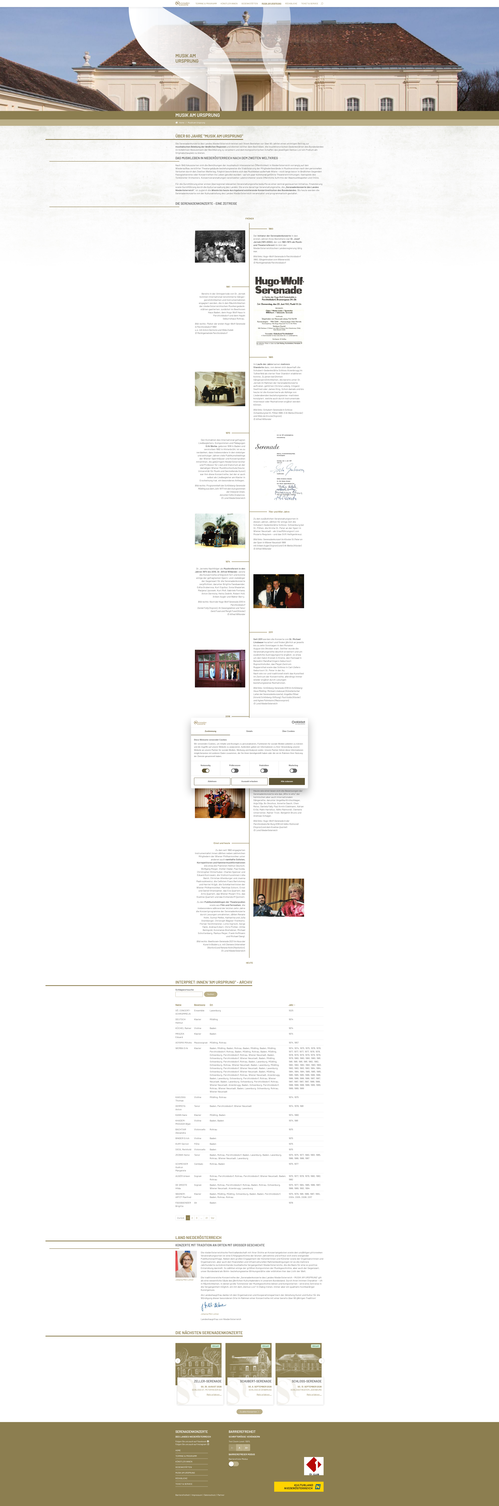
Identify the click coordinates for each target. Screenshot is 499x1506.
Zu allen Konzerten (248, 1411)
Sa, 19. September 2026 (210, 1389)
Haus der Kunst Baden (259, 1389)
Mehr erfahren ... (214, 1400)
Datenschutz (210, 1495)
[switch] (235, 771)
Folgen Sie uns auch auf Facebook (191, 1441)
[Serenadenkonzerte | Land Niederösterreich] (182, 3)
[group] (200, 1374)
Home (178, 1450)
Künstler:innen (229, 3)
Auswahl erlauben (249, 781)
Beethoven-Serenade (255, 1381)
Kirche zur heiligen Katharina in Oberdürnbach (204, 1394)
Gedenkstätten (249, 3)
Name (178, 1004)
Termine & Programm (206, 3)
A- (232, 1447)
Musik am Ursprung (271, 3)
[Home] (177, 122)
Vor (212, 1217)
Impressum (197, 1495)
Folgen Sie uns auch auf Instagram (191, 1444)
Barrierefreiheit (182, 1495)
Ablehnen (212, 781)
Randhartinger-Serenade (301, 1381)
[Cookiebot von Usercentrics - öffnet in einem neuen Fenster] (293, 723)
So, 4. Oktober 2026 (311, 1386)
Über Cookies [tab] (288, 731)
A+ (246, 1447)
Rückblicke (291, 3)
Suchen (210, 994)
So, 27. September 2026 (259, 1386)
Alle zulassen (287, 781)
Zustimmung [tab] (210, 731)
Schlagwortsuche (184, 989)
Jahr (291, 1004)
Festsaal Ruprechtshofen (307, 1389)
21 (207, 1217)
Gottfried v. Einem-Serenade (207, 1382)
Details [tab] (249, 731)
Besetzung (199, 1004)
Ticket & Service (309, 3)
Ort (211, 1004)
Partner (221, 1495)
